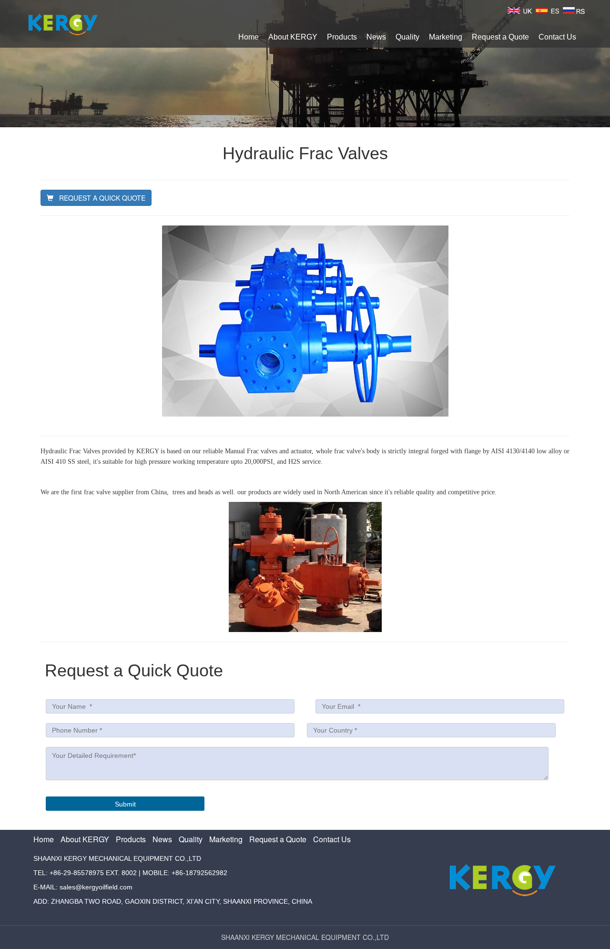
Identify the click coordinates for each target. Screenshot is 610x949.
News (376, 37)
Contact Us (557, 37)
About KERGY (292, 37)
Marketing (445, 37)
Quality (407, 37)
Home (248, 37)
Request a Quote (500, 37)
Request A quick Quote (99, 198)
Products (342, 37)
